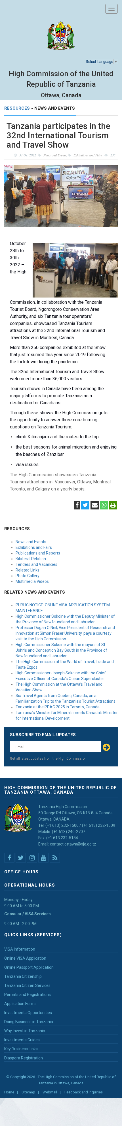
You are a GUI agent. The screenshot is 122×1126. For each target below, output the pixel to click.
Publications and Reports (38, 553)
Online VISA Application (25, 958)
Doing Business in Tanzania (28, 1021)
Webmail (50, 1092)
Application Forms (20, 1003)
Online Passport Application (29, 967)
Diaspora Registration (23, 1058)
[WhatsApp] (104, 505)
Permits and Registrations (27, 994)
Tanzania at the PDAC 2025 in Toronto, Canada (58, 707)
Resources (17, 108)
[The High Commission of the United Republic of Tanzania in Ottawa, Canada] (61, 36)
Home (9, 1092)
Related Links (27, 570)
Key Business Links (21, 1049)
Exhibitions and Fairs (34, 547)
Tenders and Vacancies (36, 564)
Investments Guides (22, 1040)
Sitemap (28, 1092)
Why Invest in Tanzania (24, 1031)
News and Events (31, 541)
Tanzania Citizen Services (27, 985)
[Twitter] (85, 505)
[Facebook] (77, 505)
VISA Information (19, 949)
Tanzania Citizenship (23, 976)
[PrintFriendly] (113, 505)
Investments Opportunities (28, 1012)
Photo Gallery (27, 575)
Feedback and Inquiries (83, 1092)
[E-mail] (95, 505)
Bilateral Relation (31, 558)
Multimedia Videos (32, 581)
